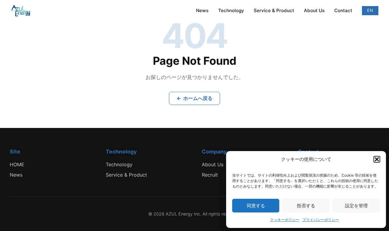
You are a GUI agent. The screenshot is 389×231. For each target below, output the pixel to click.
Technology (231, 10)
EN (370, 10)
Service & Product (274, 10)
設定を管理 (356, 205)
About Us (314, 10)
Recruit (210, 175)
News (202, 10)
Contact (343, 10)
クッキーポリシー (284, 219)
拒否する (306, 205)
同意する (256, 205)
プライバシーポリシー (320, 219)
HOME (17, 164)
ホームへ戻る (194, 98)
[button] (377, 159)
